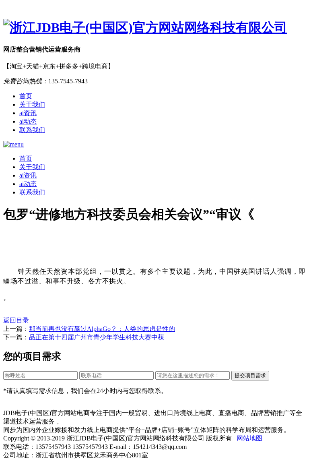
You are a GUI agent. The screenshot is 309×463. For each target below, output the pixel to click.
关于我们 (32, 104)
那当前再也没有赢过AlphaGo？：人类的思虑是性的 (102, 328)
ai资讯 (28, 113)
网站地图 (249, 438)
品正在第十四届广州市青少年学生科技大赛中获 (96, 337)
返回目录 (16, 320)
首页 (25, 96)
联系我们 (32, 129)
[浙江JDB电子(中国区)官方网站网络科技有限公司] (154, 28)
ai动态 (28, 121)
